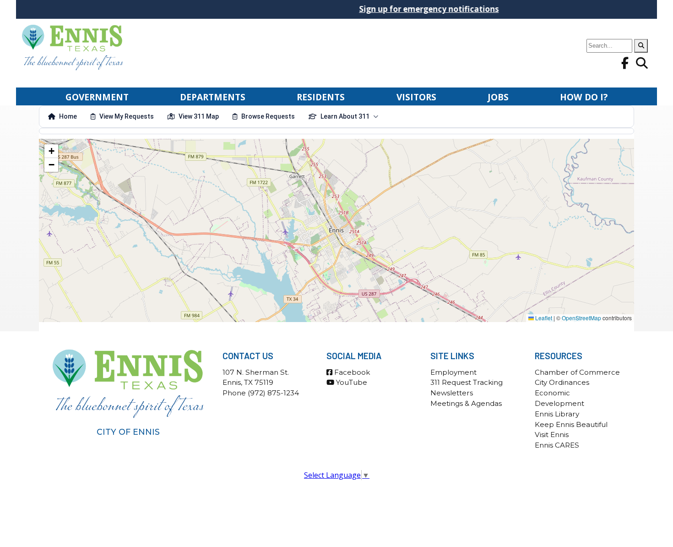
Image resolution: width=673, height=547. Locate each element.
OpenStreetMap (581, 318)
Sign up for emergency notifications (414, 9)
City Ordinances (562, 382)
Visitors (416, 97)
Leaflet (543, 318)
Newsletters (451, 392)
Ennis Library (557, 414)
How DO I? (584, 97)
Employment (453, 372)
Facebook (351, 372)
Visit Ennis (552, 434)
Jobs (498, 97)
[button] (51, 151)
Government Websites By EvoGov (337, 497)
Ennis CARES (557, 445)
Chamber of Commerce (577, 372)
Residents (321, 97)
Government (97, 97)
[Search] (641, 46)
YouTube (350, 382)
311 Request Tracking (466, 382)
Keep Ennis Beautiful (571, 424)
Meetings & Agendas (466, 403)
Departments (212, 97)
